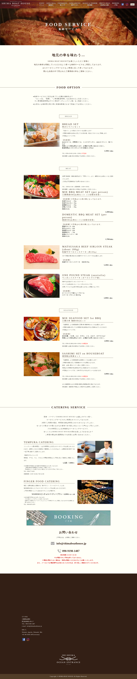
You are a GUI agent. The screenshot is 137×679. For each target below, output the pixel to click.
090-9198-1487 (70, 550)
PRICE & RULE (104, 4)
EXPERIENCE (62, 4)
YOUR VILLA (51, 4)
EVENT (41, 4)
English (132, 4)
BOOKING (115, 4)
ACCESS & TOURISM (90, 4)
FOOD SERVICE (74, 4)
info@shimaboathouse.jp (71, 543)
